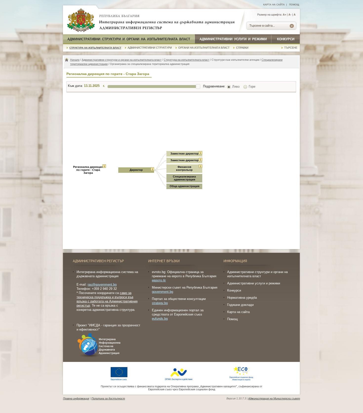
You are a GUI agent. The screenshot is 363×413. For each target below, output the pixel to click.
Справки (242, 47)
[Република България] (81, 20)
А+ (284, 14)
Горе (252, 86)
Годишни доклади (240, 305)
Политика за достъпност (108, 398)
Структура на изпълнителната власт (95, 47)
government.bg (162, 292)
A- (289, 14)
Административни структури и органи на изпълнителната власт (128, 39)
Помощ (294, 4)
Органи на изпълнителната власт (204, 47)
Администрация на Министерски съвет (274, 398)
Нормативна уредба (242, 297)
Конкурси (285, 39)
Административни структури (150, 47)
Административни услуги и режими (233, 39)
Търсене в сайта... (262, 25)
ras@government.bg (102, 284)
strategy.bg (160, 303)
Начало (75, 59)
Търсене (290, 47)
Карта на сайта (274, 4)
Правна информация (76, 398)
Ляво (236, 86)
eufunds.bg (160, 318)
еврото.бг (159, 280)
